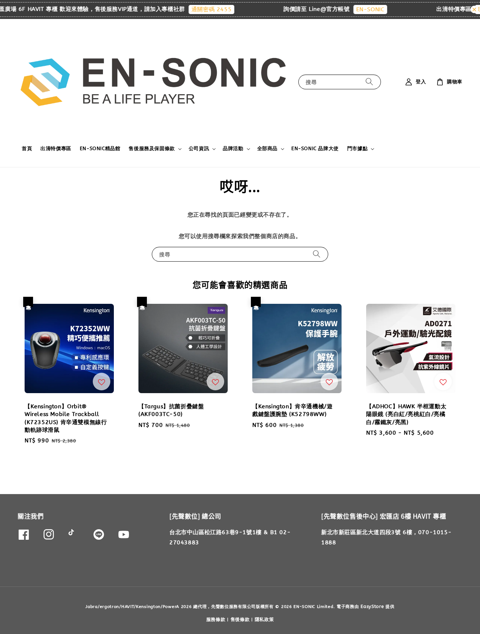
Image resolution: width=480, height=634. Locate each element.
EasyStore (372, 606)
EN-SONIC (362, 9)
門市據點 (357, 149)
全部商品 (267, 149)
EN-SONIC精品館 (100, 149)
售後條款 (240, 619)
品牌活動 (233, 149)
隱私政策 (264, 619)
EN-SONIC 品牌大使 (315, 149)
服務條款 (216, 619)
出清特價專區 (55, 149)
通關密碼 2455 (203, 9)
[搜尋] (369, 82)
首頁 (27, 149)
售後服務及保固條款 (152, 149)
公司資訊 (199, 149)
